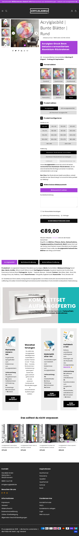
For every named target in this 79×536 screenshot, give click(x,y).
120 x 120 (53, 135)
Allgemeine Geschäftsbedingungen (14, 517)
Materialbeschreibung (50, 262)
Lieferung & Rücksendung (50, 215)
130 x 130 (63, 135)
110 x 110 (44, 135)
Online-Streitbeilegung (10, 514)
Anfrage (66, 215)
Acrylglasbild (49, 108)
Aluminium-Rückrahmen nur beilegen (58, 157)
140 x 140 (72, 135)
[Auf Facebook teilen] (13, 51)
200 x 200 (68, 144)
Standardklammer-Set (67, 161)
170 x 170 (63, 139)
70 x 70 (44, 131)
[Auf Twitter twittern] (16, 51)
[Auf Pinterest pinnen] (18, 51)
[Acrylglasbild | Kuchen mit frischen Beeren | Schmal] (49, 433)
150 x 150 (44, 139)
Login (41, 511)
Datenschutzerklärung (9, 511)
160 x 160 (53, 139)
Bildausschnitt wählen (59, 190)
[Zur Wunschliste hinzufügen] (5, 436)
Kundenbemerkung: (47, 195)
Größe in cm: (44, 123)
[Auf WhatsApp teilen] (24, 51)
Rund (71, 97)
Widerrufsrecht (7, 508)
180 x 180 (72, 139)
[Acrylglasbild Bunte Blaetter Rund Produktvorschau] (6, 23)
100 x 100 (72, 131)
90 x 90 (63, 131)
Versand (55, 238)
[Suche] (6, 11)
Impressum (6, 502)
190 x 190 (49, 144)
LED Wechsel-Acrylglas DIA (58, 113)
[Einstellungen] (72, 11)
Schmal (58, 97)
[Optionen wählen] (5, 440)
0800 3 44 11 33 (7, 481)
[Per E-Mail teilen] (27, 51)
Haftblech (49, 161)
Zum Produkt (13, 399)
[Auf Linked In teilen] (21, 51)
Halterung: (43, 149)
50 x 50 (63, 126)
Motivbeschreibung (28, 262)
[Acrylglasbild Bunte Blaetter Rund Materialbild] (6, 42)
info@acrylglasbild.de (9, 485)
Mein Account (44, 514)
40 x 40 (53, 126)
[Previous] (13, 33)
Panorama (45, 97)
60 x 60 (72, 126)
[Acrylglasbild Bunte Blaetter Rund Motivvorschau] (6, 32)
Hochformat (71, 81)
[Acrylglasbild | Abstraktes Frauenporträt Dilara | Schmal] (11, 433)
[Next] (36, 33)
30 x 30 (44, 126)
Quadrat (46, 81)
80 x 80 (54, 131)
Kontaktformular (45, 502)
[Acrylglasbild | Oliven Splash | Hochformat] (68, 433)
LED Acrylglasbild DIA (68, 108)
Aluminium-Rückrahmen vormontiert (58, 152)
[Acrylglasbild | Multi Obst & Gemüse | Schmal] (30, 433)
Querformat (58, 81)
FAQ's (41, 505)
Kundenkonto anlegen (47, 508)
